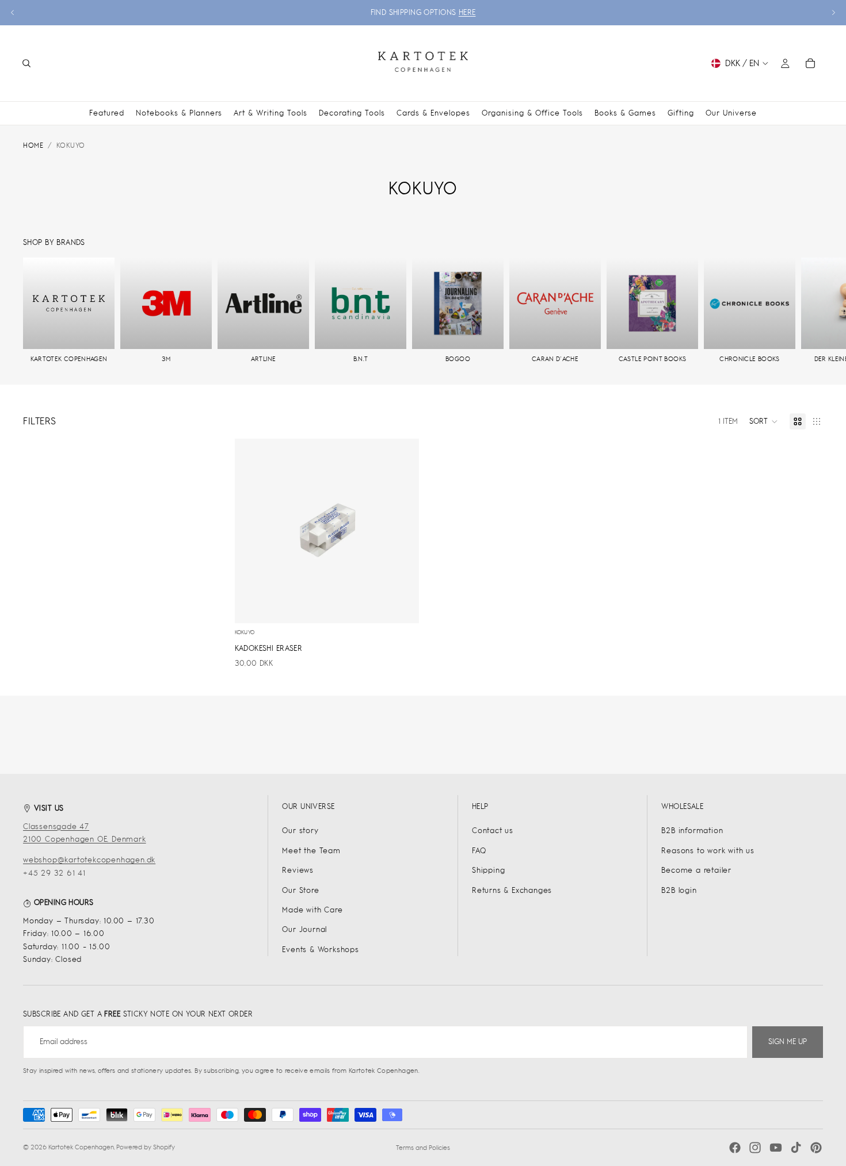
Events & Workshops (320, 949)
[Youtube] (776, 1148)
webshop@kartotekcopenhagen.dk (89, 860)
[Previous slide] (12, 12)
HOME (33, 145)
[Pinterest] (816, 1148)
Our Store (300, 890)
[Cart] (810, 63)
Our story (300, 830)
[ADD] (401, 605)
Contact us (492, 830)
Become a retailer (696, 870)
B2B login (678, 890)
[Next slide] (833, 12)
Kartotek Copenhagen (81, 1147)
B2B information (692, 830)
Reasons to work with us (707, 850)
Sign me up (787, 1041)
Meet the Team (311, 850)
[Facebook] (735, 1148)
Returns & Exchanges (512, 890)
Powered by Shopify (145, 1147)
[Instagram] (755, 1148)
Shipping (488, 870)
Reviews (298, 870)
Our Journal (304, 929)
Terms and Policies (423, 1147)
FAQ (479, 850)
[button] (763, 421)
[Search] (26, 63)
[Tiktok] (796, 1148)
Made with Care (312, 910)
